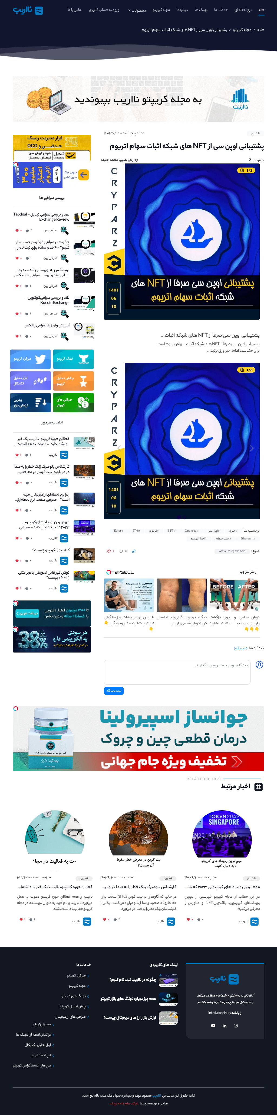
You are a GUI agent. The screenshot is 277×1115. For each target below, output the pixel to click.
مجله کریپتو (161, 10)
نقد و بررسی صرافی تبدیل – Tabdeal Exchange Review (41, 218)
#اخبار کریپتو (199, 538)
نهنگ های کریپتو (73, 996)
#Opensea (192, 531)
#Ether (118, 531)
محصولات (138, 11)
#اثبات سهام (223, 538)
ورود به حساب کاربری (104, 10)
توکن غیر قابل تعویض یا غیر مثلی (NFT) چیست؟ (43, 576)
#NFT (172, 531)
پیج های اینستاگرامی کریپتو (32, 1066)
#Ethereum (247, 538)
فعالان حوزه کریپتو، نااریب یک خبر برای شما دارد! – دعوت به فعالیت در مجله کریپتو (42, 442)
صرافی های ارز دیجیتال (70, 1017)
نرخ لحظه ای (243, 10)
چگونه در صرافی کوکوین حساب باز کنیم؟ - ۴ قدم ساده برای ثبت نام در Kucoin (42, 245)
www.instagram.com (232, 551)
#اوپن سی (214, 531)
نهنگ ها (201, 10)
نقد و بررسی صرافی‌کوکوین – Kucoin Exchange (47, 301)
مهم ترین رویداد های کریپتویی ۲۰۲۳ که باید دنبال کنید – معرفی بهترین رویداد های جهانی (44, 525)
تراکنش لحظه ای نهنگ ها (33, 1035)
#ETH (136, 531)
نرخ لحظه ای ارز (41, 1056)
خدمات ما (221, 10)
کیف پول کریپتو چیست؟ (50, 550)
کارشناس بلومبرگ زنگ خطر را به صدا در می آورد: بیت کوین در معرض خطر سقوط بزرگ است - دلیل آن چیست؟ (41, 470)
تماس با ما (75, 10)
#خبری (255, 133)
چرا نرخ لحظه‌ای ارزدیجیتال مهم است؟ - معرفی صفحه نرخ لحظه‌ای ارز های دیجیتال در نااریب (41, 498)
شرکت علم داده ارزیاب (124, 1104)
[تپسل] (15, 164)
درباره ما (182, 10)
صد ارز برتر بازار (42, 1025)
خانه (261, 10)
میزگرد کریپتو (76, 976)
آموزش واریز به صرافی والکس (46, 326)
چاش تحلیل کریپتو (73, 1007)
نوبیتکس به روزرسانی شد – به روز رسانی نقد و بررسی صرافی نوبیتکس (41, 273)
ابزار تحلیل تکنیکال (38, 1045)
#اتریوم (154, 531)
